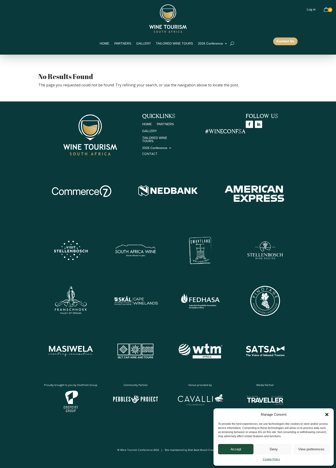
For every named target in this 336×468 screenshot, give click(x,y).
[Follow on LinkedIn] (258, 124)
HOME (104, 43)
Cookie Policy (271, 459)
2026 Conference (210, 43)
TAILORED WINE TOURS (174, 43)
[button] (327, 414)
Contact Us (285, 41)
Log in (311, 9)
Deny (274, 449)
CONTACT (149, 154)
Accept (236, 449)
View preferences (311, 449)
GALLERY (143, 43)
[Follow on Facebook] (249, 124)
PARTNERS (122, 43)
